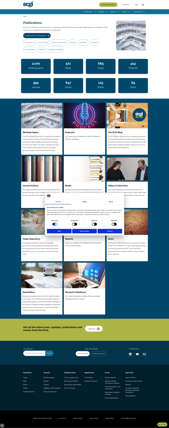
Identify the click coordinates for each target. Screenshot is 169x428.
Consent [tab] (58, 201)
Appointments (89, 373)
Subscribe (125, 4)
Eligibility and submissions (52, 388)
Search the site (28, 349)
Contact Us (62, 418)
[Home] (28, 4)
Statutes (128, 384)
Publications (88, 11)
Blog (24, 381)
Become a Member (108, 4)
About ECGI (137, 11)
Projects (101, 11)
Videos (25, 388)
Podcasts (95, 42)
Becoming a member (71, 381)
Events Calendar (110, 377)
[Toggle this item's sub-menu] (95, 11)
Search (143, 4)
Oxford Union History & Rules (42, 418)
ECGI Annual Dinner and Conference (112, 388)
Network (113, 11)
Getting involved (69, 373)
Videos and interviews (59, 42)
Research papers (49, 377)
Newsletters (83, 42)
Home (25, 16)
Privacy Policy (77, 418)
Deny (59, 231)
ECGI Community (69, 388)
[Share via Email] (144, 354)
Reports (41, 49)
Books (73, 42)
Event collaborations (111, 398)
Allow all (109, 231)
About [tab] (111, 201)
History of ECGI (130, 377)
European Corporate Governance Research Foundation (132, 390)
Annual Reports (130, 396)
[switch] (74, 224)
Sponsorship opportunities (72, 384)
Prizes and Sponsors (50, 391)
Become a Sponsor (99, 353)
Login (136, 4)
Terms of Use (93, 418)
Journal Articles (30, 49)
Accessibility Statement (128, 418)
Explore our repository (37, 251)
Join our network (82, 353)
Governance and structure (133, 381)
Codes (25, 377)
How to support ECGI (71, 377)
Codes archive (29, 42)
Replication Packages (56, 49)
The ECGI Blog (43, 42)
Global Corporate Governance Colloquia (112, 382)
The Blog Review (28, 391)
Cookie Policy (109, 418)
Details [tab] (84, 201)
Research (47, 373)
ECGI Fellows (88, 377)
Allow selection (84, 231)
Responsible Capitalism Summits (112, 393)
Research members (90, 381)
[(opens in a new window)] (130, 354)
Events (124, 11)
